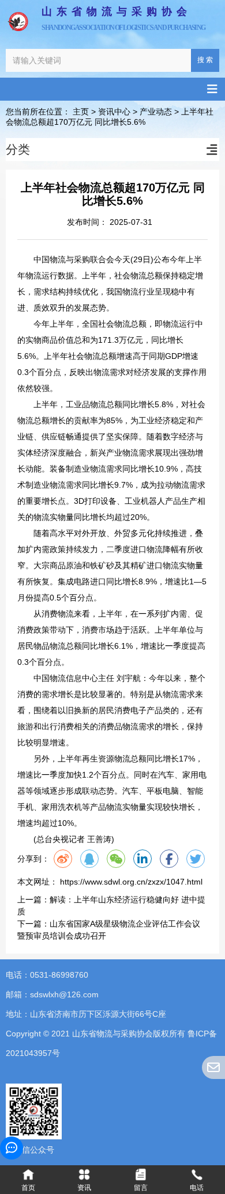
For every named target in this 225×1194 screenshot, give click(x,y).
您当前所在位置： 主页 (48, 112)
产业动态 (156, 112)
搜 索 (205, 60)
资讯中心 (114, 112)
